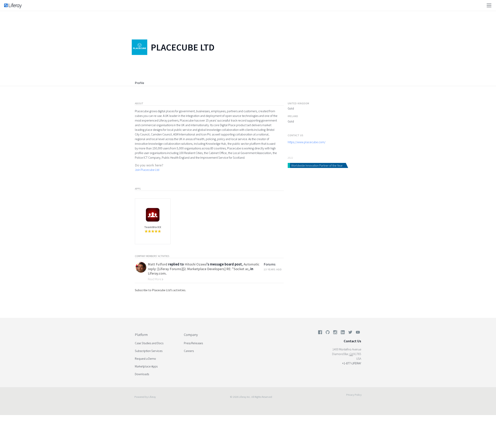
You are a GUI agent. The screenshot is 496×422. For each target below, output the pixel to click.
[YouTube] (357, 333)
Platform (141, 334)
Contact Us (352, 341)
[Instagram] (335, 333)
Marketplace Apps (146, 366)
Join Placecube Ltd (147, 170)
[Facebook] (320, 333)
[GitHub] (327, 333)
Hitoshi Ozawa (196, 264)
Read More (155, 279)
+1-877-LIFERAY (351, 363)
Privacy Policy (354, 394)
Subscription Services (148, 351)
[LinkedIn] (342, 333)
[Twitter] (350, 333)
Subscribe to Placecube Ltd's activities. (160, 290)
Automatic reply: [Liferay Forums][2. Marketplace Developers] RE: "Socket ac (203, 266)
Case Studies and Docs (149, 343)
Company (191, 334)
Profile (139, 83)
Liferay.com (157, 273)
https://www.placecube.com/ (307, 142)
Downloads (142, 374)
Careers (189, 351)
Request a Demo (145, 358)
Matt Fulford (157, 264)
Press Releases (193, 343)
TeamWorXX (152, 227)
